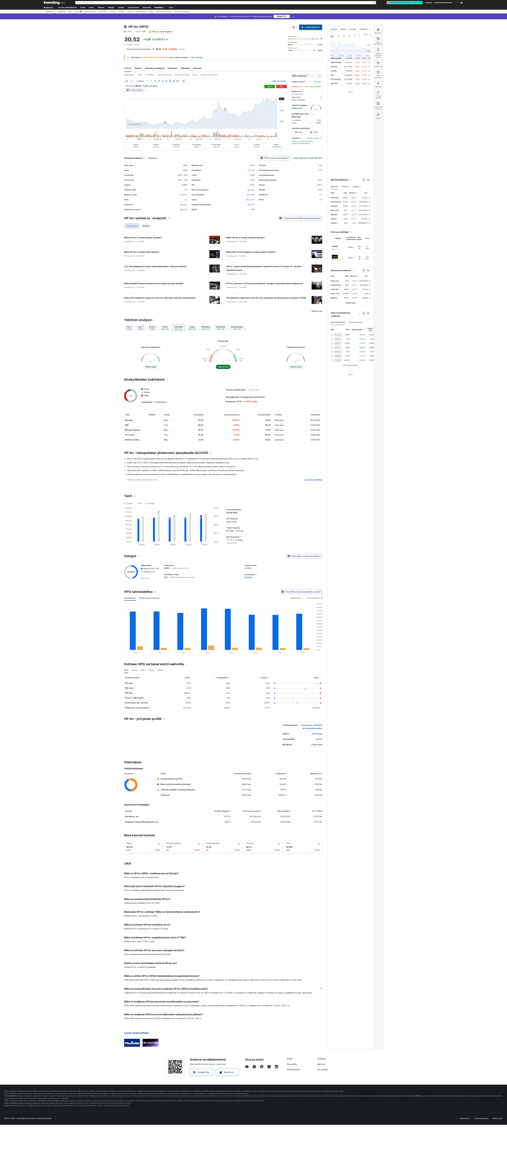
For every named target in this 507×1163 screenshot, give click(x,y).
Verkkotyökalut (293, 1069)
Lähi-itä (130, 11)
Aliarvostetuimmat (338, 322)
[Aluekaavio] (131, 81)
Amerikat (112, 11)
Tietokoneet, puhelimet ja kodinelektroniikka (311, 726)
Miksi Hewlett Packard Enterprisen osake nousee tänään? (154, 283)
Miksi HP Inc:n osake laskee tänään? (143, 237)
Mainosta (321, 1064)
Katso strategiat (196, 57)
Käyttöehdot (464, 1118)
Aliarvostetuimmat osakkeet (340, 314)
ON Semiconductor (173, 843)
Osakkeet (49, 11)
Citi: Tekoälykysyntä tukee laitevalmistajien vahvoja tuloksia (155, 266)
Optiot (194, 75)
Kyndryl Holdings (212, 843)
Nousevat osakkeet (341, 270)
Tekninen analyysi (138, 320)
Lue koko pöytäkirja (313, 480)
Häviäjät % (357, 187)
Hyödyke (352, 29)
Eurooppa (121, 11)
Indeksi (343, 29)
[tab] (129, 328)
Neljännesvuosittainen (149, 598)
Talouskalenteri (133, 7)
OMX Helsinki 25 (337, 58)
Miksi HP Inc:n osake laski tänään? (142, 252)
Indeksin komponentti (208, 75)
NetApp (129, 843)
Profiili (139, 75)
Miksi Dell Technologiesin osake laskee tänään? (251, 252)
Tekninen (185, 68)
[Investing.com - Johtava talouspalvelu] (54, 2)
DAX (332, 75)
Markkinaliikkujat (339, 179)
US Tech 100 (336, 79)
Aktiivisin (334, 187)
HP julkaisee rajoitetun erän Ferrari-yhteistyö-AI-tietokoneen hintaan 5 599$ (266, 298)
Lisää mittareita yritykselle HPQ (307, 158)
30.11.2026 (251, 195)
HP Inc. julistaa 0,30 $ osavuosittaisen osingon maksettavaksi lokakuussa (264, 283)
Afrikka (151, 11)
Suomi (70, 11)
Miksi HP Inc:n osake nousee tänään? (245, 237)
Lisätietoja (321, 1059)
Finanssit (172, 68)
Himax (288, 843)
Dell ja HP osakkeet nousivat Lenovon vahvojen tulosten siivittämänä (159, 298)
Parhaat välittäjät (340, 232)
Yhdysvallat (316, 744)
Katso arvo (315, 39)
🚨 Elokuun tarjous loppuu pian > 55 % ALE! (404, 3)
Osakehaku (146, 7)
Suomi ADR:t (102, 11)
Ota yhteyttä (322, 1069)
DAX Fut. (334, 67)
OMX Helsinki (336, 62)
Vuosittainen (130, 598)
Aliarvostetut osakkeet (164, 11)
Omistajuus (149, 75)
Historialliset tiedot (164, 75)
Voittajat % (345, 187)
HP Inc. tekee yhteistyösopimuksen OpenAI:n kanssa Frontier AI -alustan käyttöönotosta (264, 268)
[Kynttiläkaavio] (126, 81)
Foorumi (197, 68)
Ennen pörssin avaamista (139, 49)
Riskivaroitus (498, 1118)
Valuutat (334, 29)
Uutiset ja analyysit (155, 68)
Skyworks (250, 843)
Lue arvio (367, 247)
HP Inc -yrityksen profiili (142, 719)
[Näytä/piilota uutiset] (183, 81)
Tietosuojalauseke (481, 1118)
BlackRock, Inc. (132, 816)
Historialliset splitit (182, 75)
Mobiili (289, 1059)
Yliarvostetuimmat (355, 322)
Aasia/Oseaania (140, 11)
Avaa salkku (292, 1064)
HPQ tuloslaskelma (138, 592)
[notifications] (456, 2)
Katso (188, 707)
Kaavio (138, 68)
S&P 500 (334, 84)
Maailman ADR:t (90, 11)
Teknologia (317, 734)
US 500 (333, 71)
